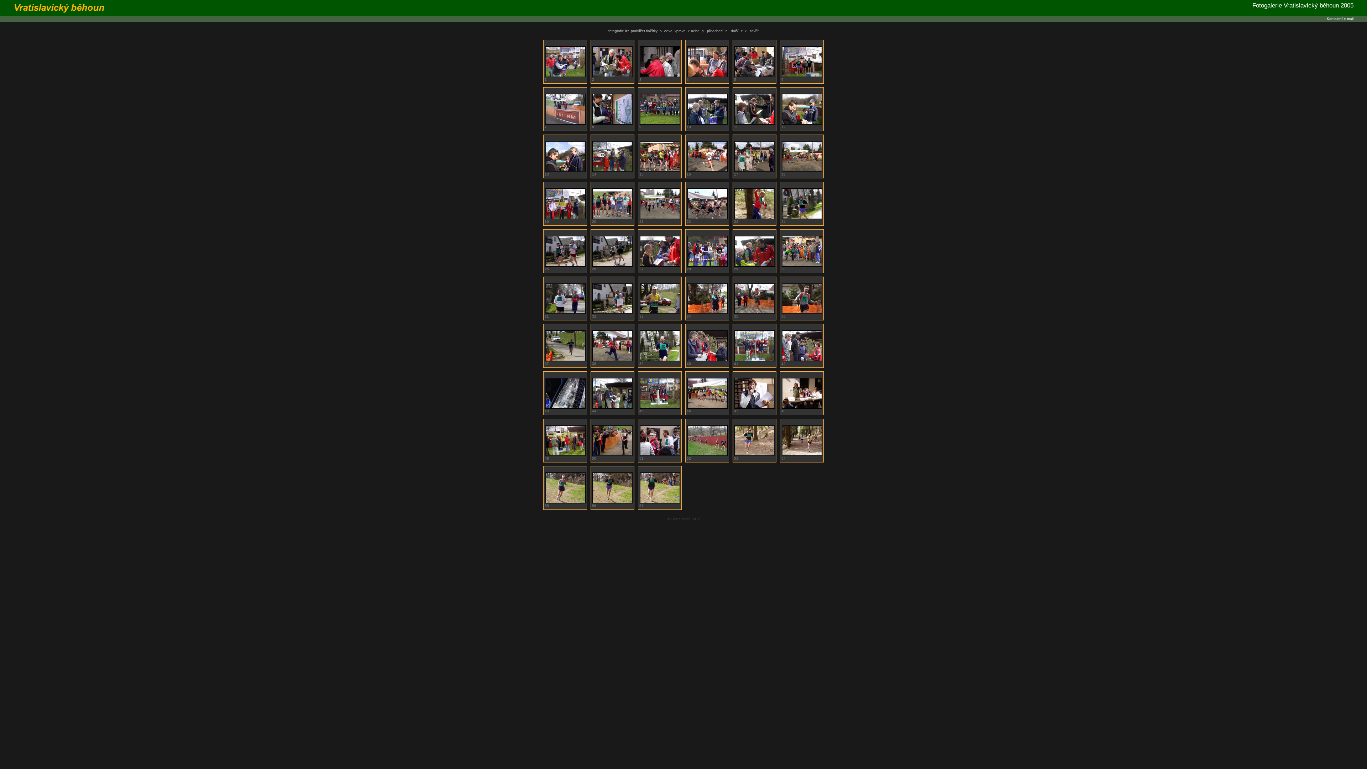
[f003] (612, 76)
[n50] (802, 313)
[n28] (565, 218)
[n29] (612, 218)
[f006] (754, 76)
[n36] (754, 218)
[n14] (802, 123)
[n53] (660, 360)
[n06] (707, 265)
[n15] (565, 171)
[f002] (565, 76)
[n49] (754, 313)
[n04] (660, 123)
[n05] (660, 265)
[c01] (707, 407)
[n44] (565, 313)
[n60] (565, 407)
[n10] (707, 123)
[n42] (565, 265)
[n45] (612, 313)
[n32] (707, 218)
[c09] (802, 455)
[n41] (802, 218)
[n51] (565, 360)
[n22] (754, 171)
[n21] (707, 171)
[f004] (660, 76)
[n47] (660, 313)
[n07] (754, 265)
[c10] (565, 502)
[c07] (707, 455)
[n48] (707, 313)
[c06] (660, 455)
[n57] (754, 360)
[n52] (612, 360)
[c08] (754, 455)
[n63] (612, 407)
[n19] (660, 171)
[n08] (802, 265)
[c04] (565, 455)
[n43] (612, 265)
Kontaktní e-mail (1340, 19)
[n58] (802, 360)
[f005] (707, 76)
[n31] (660, 218)
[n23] (802, 171)
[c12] (660, 502)
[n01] (612, 123)
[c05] (612, 455)
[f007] (802, 76)
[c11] (612, 502)
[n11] (754, 123)
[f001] (565, 123)
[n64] (660, 407)
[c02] (754, 407)
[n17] (612, 171)
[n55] (707, 360)
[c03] (802, 407)
